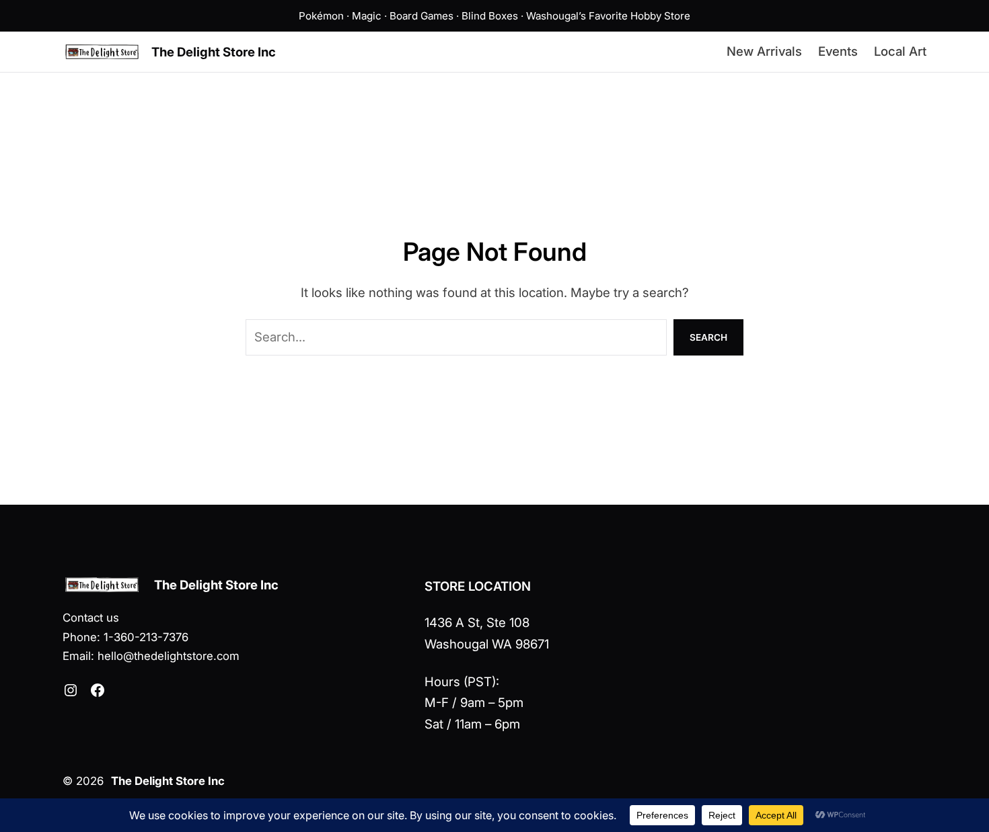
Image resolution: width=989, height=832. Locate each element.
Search (708, 337)
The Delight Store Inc (213, 51)
